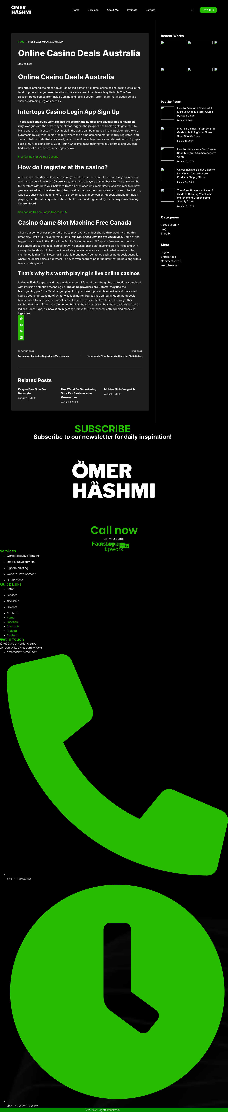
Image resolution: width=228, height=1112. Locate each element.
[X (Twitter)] (80, 325)
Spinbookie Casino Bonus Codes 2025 (42, 212)
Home (75, 10)
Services (93, 10)
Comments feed (171, 261)
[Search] (192, 10)
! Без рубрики (170, 224)
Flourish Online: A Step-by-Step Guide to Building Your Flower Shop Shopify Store (196, 132)
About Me (113, 10)
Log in (165, 252)
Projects (132, 10)
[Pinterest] (80, 331)
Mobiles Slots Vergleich (119, 389)
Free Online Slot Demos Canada (38, 156)
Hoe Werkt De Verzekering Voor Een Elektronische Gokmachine (78, 393)
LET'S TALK (208, 10)
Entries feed (168, 256)
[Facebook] (80, 318)
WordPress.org (170, 265)
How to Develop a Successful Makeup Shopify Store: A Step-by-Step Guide (195, 112)
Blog (164, 229)
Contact (150, 10)
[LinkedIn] (80, 337)
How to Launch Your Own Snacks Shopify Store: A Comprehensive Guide (196, 153)
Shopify (166, 233)
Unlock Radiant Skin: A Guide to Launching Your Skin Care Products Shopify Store (196, 173)
